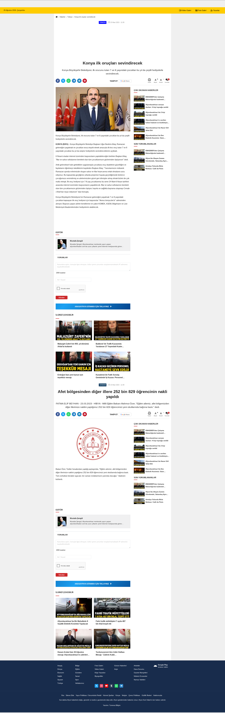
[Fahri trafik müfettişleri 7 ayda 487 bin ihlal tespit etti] (112, 608)
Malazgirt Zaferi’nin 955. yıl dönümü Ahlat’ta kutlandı (73, 345)
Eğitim (77, 669)
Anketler (137, 666)
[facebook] (58, 81)
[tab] (62, 257)
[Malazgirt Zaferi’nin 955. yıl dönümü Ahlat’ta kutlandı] (74, 330)
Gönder (62, 297)
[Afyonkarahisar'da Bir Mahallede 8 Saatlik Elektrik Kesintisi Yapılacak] (74, 608)
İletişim (124, 695)
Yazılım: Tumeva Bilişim (111, 705)
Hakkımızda (157, 695)
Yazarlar (216, 10)
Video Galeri (186, 10)
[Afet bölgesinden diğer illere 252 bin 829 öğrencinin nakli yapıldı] (93, 442)
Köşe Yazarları (100, 673)
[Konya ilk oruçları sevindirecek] (93, 109)
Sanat (77, 676)
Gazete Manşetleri (140, 673)
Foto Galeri (201, 10)
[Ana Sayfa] (57, 17)
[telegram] (74, 81)
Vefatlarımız (79, 683)
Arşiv (116, 669)
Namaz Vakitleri (139, 680)
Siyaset (60, 680)
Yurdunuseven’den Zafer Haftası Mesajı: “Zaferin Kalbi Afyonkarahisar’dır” (110, 653)
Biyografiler (99, 676)
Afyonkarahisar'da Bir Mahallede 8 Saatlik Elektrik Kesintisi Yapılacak (73, 622)
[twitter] (63, 81)
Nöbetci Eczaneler (140, 676)
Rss (62, 695)
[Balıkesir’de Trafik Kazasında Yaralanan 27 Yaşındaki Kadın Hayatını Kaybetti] (112, 330)
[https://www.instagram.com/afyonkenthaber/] (101, 686)
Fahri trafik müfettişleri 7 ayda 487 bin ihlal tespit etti (111, 622)
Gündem (78, 673)
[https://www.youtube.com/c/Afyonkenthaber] (106, 686)
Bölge (77, 666)
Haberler (62, 17)
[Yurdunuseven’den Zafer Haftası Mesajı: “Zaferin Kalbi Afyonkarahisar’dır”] (112, 639)
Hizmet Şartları (108, 695)
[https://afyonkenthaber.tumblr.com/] (111, 686)
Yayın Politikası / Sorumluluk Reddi (88, 695)
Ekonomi (60, 673)
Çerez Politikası (134, 695)
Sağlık (59, 676)
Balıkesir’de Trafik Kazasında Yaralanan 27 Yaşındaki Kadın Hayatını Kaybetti (109, 345)
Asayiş (59, 666)
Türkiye (69, 17)
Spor (77, 680)
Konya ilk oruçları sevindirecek (85, 17)
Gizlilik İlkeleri (147, 695)
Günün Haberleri (120, 666)
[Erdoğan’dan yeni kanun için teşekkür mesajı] (74, 361)
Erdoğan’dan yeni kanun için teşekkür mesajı (70, 376)
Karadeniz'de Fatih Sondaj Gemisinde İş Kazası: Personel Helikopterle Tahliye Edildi (109, 376)
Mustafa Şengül (76, 241)
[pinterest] (85, 81)
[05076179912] (116, 686)
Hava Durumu (139, 669)
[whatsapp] (68, 81)
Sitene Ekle (70, 695)
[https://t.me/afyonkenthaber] (121, 686)
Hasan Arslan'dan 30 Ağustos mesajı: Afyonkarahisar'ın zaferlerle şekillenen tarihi (73, 653)
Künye (118, 695)
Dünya (59, 669)
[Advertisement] (112, 42)
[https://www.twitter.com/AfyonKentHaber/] (96, 686)
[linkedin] (79, 81)
